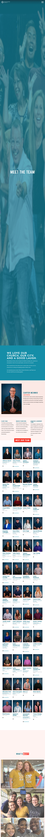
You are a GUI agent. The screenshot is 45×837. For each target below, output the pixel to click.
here (29, 404)
